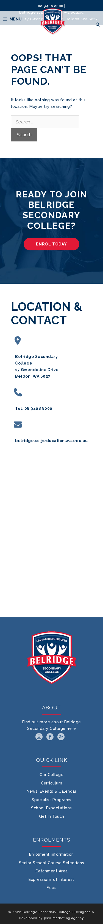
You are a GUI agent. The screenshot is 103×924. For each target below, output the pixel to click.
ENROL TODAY (51, 244)
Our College (52, 774)
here (71, 728)
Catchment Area (51, 871)
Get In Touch (51, 816)
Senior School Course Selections (51, 863)
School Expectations (51, 808)
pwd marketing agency (64, 918)
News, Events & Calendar (52, 791)
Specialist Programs (51, 800)
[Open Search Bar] (98, 24)
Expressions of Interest (51, 879)
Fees (51, 888)
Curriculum (51, 783)
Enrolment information (51, 854)
